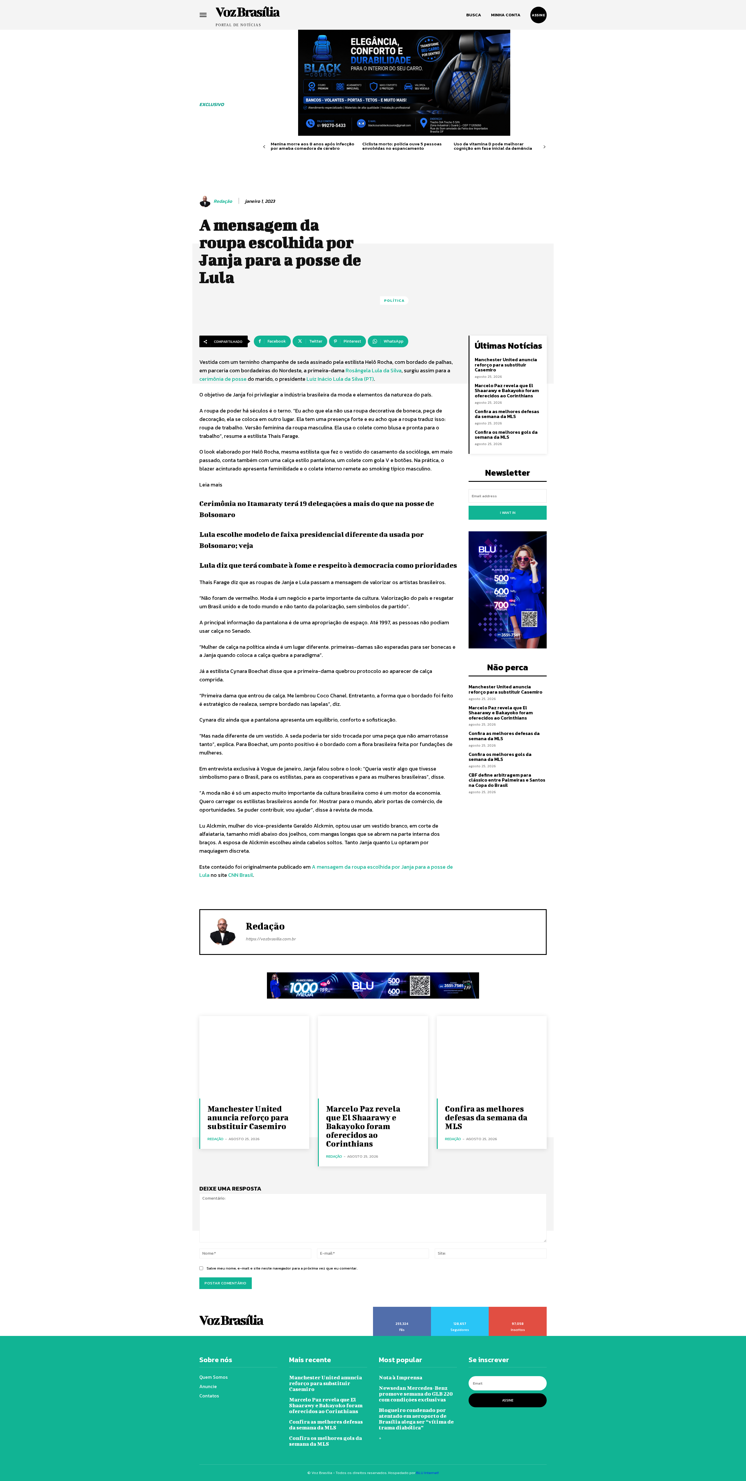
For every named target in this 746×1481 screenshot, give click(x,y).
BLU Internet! (427, 1472)
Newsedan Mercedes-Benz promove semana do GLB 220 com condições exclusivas (416, 1394)
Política (394, 300)
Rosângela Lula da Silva (374, 370)
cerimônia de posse (223, 379)
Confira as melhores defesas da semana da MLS (507, 414)
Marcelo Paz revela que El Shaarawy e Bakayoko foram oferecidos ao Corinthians (507, 390)
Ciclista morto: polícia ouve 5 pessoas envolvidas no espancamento (402, 145)
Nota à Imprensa (400, 1377)
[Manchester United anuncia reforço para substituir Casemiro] (254, 1057)
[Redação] (206, 201)
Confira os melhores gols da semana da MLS (506, 435)
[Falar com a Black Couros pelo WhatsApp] (404, 83)
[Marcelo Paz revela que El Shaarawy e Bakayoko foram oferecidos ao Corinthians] (373, 1057)
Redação (223, 201)
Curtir (402, 1309)
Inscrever (518, 1309)
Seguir (459, 1309)
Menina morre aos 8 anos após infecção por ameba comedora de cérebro (312, 145)
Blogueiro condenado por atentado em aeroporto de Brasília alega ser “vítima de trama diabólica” (416, 1419)
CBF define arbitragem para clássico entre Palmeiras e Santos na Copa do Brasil (507, 780)
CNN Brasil (240, 875)
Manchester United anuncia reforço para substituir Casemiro (506, 364)
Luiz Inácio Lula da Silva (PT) (340, 379)
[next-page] (544, 147)
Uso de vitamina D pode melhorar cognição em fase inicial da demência (493, 145)
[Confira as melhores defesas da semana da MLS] (492, 1057)
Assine (507, 1400)
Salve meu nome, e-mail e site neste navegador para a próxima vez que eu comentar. (282, 1268)
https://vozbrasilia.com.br (270, 938)
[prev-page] (264, 147)
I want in (507, 512)
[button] (473, 15)
